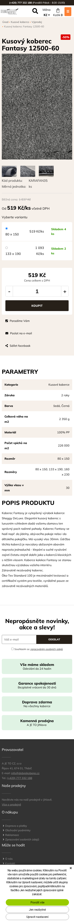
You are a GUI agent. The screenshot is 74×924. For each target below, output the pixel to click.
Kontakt (10, 863)
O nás (9, 858)
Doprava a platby (16, 825)
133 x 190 (13, 254)
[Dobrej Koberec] (9, 11)
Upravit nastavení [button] (37, 917)
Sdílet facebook (20, 345)
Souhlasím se (38, 649)
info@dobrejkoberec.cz (25, 773)
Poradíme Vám (20, 321)
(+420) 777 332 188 (19, 778)
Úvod (5, 22)
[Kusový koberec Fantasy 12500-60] (37, 107)
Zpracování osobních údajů (22, 839)
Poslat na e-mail (21, 333)
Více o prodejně (11, 804)
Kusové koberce (20, 22)
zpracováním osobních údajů (46, 649)
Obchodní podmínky (18, 830)
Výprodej (37, 22)
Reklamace (12, 835)
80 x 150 (12, 234)
